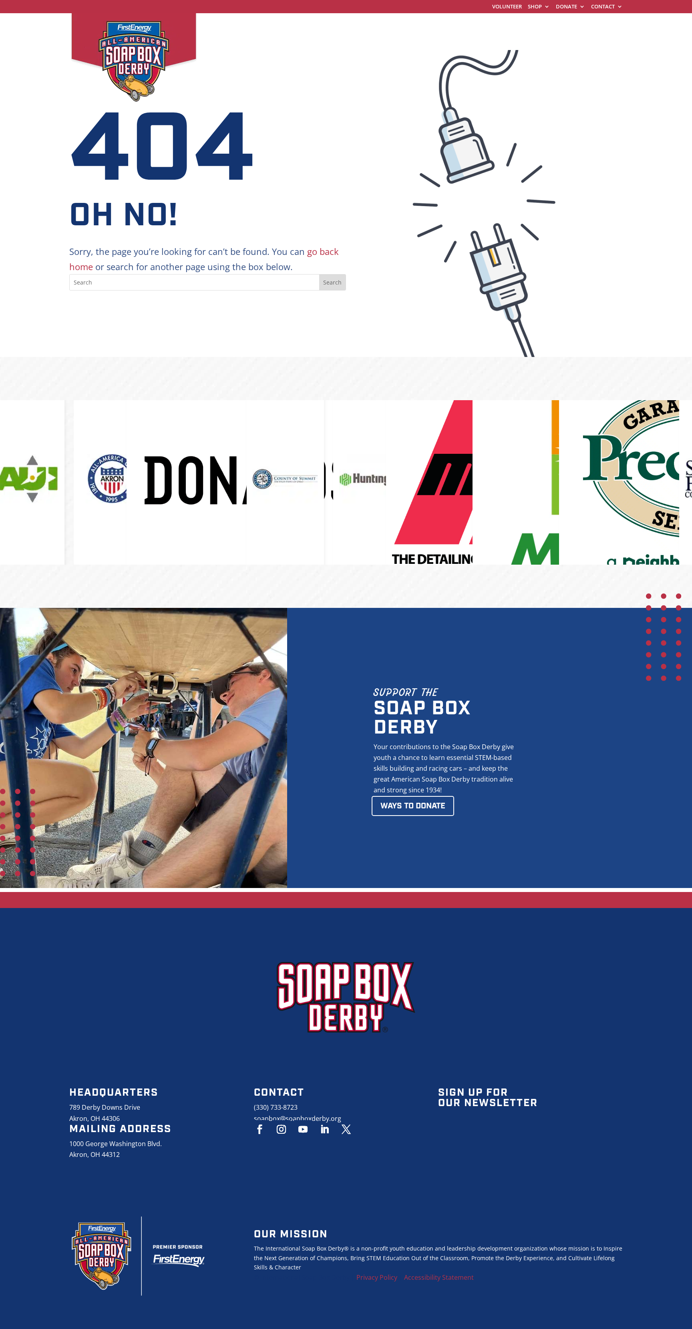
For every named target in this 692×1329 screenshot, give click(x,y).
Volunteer (507, 7)
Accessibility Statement (439, 1277)
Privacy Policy (376, 1277)
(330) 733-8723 (276, 1107)
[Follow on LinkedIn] (325, 1129)
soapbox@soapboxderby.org (297, 1118)
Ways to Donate (412, 806)
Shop (535, 7)
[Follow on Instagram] (281, 1129)
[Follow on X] (346, 1129)
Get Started (402, 26)
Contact (603, 7)
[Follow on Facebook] (260, 1129)
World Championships (324, 26)
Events (547, 26)
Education (500, 26)
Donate (566, 7)
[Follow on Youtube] (303, 1129)
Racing (452, 26)
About (587, 26)
